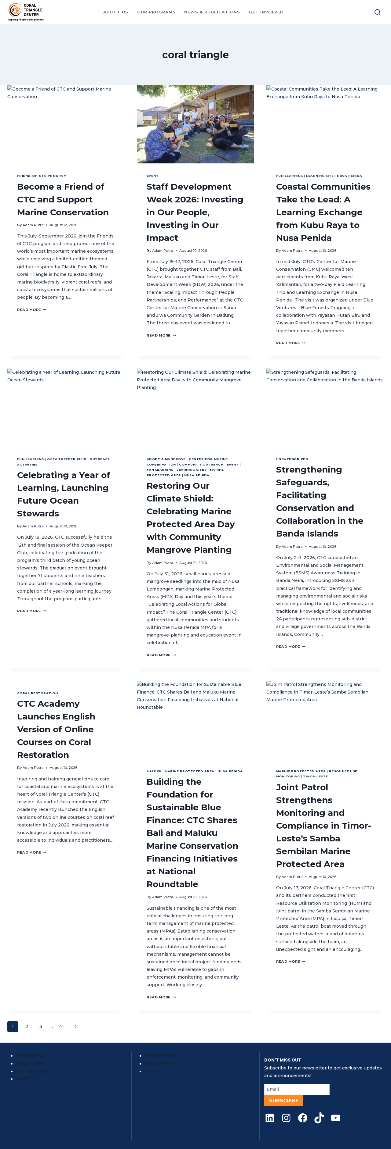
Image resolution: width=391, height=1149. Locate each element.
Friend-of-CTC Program (41, 175)
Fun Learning (289, 175)
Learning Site (320, 175)
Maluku (154, 771)
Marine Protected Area (189, 771)
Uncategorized (292, 459)
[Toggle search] (377, 12)
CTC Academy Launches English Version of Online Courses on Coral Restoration (56, 729)
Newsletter (29, 1064)
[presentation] (66, 124)
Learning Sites (191, 469)
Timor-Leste (315, 776)
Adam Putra (33, 225)
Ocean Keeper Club (66, 459)
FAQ (149, 1071)
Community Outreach (201, 464)
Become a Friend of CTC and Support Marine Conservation (63, 199)
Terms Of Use (159, 1056)
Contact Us (30, 1056)
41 (61, 1026)
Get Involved (31, 1071)
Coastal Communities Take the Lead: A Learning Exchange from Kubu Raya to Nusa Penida (323, 212)
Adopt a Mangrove (166, 459)
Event (153, 175)
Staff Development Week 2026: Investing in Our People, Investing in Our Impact (195, 212)
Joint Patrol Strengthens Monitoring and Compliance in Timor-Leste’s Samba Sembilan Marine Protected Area (323, 825)
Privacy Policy (162, 1064)
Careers (25, 1079)
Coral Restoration (37, 693)
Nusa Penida (349, 175)
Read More (31, 310)
